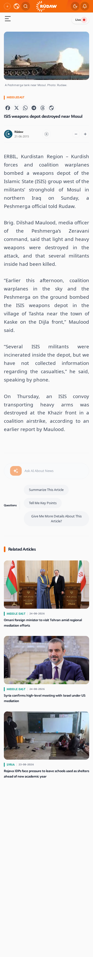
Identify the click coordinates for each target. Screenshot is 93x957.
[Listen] (46, 134)
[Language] (16, 6)
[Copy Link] (51, 108)
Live (78, 20)
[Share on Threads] (43, 108)
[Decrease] (76, 134)
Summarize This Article (46, 489)
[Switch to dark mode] (75, 6)
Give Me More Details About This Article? (56, 518)
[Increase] (85, 134)
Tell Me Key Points (43, 503)
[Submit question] (16, 471)
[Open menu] (8, 19)
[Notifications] (84, 6)
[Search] (25, 6)
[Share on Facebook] (8, 108)
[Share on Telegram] (34, 108)
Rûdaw (18, 132)
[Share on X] (16, 108)
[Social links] (7, 6)
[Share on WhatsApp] (25, 108)
